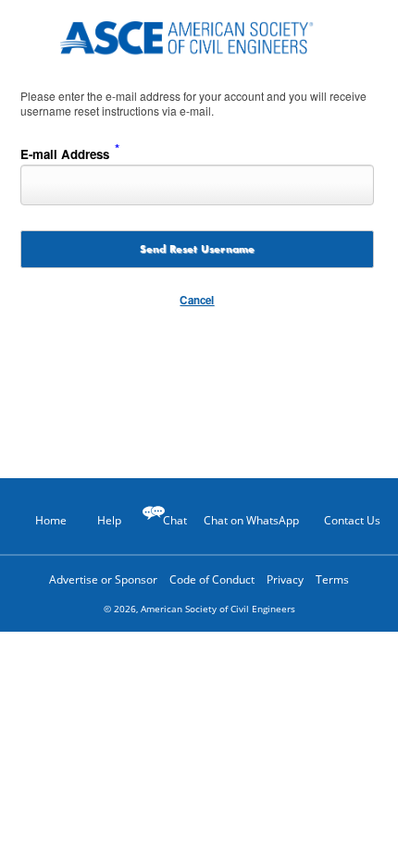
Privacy (285, 579)
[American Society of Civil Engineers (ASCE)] (199, 34)
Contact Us (352, 520)
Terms (332, 579)
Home (51, 520)
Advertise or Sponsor (103, 579)
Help (109, 520)
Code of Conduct (212, 579)
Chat (175, 520)
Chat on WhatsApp (251, 520)
